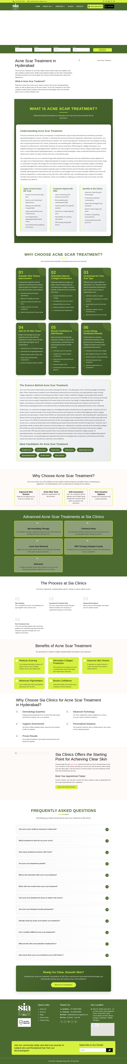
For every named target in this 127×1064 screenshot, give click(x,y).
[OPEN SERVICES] (64, 6)
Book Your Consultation (63, 985)
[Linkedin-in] (114, 1)
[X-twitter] (111, 1)
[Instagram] (106, 1)
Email (36, 47)
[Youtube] (109, 1)
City (74, 47)
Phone (56, 47)
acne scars (73, 764)
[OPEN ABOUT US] (52, 6)
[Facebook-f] (104, 1)
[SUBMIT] (109, 1050)
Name (17, 47)
